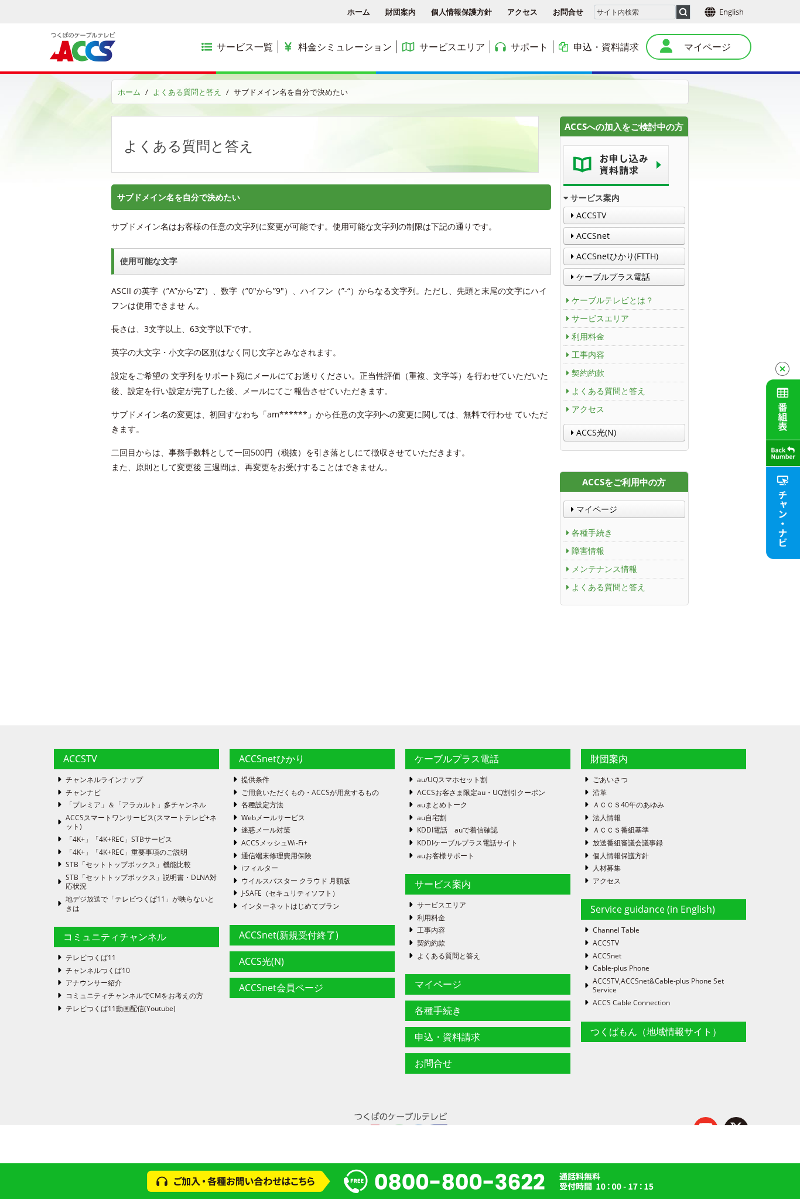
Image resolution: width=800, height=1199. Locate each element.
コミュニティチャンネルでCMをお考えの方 (134, 996)
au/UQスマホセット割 (452, 780)
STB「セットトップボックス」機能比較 (128, 864)
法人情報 (607, 818)
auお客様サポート (445, 856)
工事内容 (588, 354)
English (731, 11)
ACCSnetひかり (272, 758)
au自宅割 (431, 818)
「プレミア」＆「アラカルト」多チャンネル (136, 805)
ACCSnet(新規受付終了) (289, 935)
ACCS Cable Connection (631, 1003)
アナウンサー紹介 (94, 983)
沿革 (600, 792)
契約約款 (588, 372)
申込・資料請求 (447, 1036)
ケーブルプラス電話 (612, 276)
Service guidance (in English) (652, 909)
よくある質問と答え (187, 92)
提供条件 (255, 780)
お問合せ (568, 11)
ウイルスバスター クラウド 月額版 (295, 881)
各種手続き (592, 532)
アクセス (522, 11)
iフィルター (259, 868)
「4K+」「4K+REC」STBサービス (119, 839)
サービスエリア (600, 318)
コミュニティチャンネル (114, 936)
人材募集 (607, 868)
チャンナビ (83, 792)
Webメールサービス (273, 818)
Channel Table (616, 930)
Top (772, 1171)
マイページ (595, 509)
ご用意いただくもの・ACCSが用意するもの (310, 792)
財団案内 (400, 11)
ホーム (358, 11)
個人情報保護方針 (461, 11)
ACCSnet (592, 235)
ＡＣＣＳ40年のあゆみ (628, 805)
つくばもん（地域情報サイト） (656, 1031)
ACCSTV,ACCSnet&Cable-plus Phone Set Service (658, 986)
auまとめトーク (442, 805)
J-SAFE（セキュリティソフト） (290, 893)
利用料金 (588, 336)
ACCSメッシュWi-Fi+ (274, 843)
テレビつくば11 (91, 957)
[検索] (683, 12)
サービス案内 (443, 884)
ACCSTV (590, 215)
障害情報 (588, 550)
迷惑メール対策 (265, 830)
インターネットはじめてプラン (290, 906)
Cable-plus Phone (621, 968)
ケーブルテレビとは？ (613, 300)
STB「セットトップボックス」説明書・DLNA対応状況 (141, 882)
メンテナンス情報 (604, 568)
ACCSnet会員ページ (281, 987)
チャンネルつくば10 (98, 970)
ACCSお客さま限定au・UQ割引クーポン (481, 792)
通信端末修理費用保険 (276, 856)
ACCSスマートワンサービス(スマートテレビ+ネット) (141, 822)
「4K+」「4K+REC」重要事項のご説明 (126, 852)
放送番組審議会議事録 (628, 843)
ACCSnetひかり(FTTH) (616, 256)
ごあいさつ (610, 780)
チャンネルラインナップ (104, 780)
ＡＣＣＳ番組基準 (621, 830)
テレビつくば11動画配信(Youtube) (121, 1008)
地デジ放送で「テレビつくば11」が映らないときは (140, 904)
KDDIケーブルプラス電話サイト (467, 843)
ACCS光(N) (595, 432)
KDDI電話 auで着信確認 (457, 830)
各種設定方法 (262, 805)
